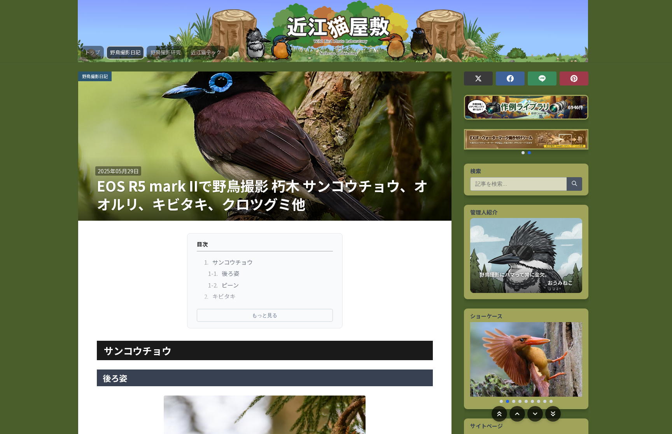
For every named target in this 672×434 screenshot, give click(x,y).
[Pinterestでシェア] (574, 78)
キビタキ (220, 296)
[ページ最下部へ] (553, 414)
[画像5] (526, 401)
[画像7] (538, 401)
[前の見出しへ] (517, 414)
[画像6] (532, 401)
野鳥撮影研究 (165, 52)
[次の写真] (573, 362)
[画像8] (544, 401)
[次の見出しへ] (535, 414)
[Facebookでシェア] (510, 78)
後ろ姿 (224, 273)
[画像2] (507, 401)
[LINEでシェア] (542, 78)
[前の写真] (479, 362)
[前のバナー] (473, 141)
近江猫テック (206, 52)
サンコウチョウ (228, 262)
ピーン (223, 285)
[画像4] (520, 401)
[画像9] (551, 401)
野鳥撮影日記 (125, 52)
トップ (92, 52)
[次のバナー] (579, 141)
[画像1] (501, 401)
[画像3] (513, 401)
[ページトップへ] (499, 414)
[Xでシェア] (478, 78)
